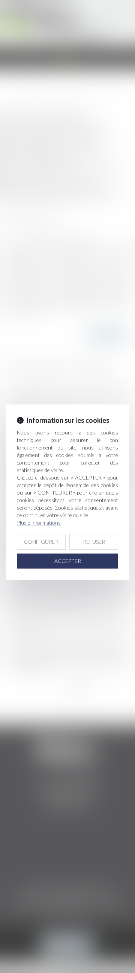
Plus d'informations (39, 522)
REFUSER (94, 542)
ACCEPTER (67, 561)
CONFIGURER (41, 542)
